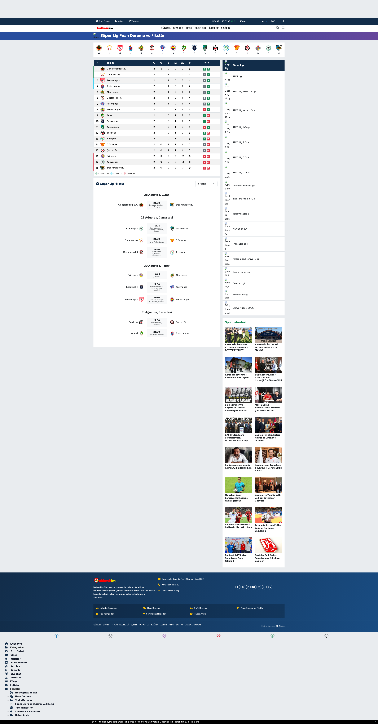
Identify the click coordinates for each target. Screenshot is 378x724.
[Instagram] (248, 587)
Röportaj (15, 670)
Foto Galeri (104, 21)
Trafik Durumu (200, 608)
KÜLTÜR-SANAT (167, 625)
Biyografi (15, 674)
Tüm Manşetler (106, 614)
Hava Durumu (153, 608)
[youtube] (218, 636)
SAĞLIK (225, 28)
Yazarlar (135, 21)
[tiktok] (326, 636)
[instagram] (164, 636)
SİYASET (178, 28)
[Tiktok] (258, 587)
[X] (243, 587)
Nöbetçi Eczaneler (108, 608)
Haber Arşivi (200, 614)
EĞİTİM (179, 625)
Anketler (15, 677)
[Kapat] (376, 722)
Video (120, 21)
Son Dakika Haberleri (156, 614)
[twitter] (110, 636)
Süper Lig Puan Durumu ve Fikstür (34, 704)
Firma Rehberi (18, 662)
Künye (13, 681)
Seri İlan (15, 666)
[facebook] (56, 636)
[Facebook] (237, 587)
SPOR (189, 28)
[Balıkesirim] (104, 28)
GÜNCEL (166, 28)
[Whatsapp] (264, 587)
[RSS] (269, 587)
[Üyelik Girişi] (282, 21)
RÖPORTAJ (144, 625)
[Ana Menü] (283, 28)
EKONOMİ (201, 28)
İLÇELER (214, 28)
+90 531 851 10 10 (170, 585)
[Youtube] (253, 587)
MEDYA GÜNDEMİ (193, 625)
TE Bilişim (280, 626)
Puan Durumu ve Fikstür (252, 608)
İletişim (14, 685)
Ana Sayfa (16, 644)
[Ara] (278, 28)
